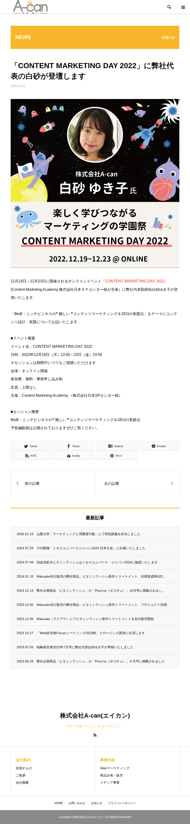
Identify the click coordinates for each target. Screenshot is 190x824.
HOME (58, 803)
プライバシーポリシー (122, 803)
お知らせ (96, 803)
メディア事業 (110, 782)
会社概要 (22, 782)
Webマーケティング (115, 768)
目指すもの (24, 768)
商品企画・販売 (111, 775)
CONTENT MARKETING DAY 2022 (135, 281)
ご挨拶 (20, 775)
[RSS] (95, 735)
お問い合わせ (77, 803)
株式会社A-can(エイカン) (95, 715)
